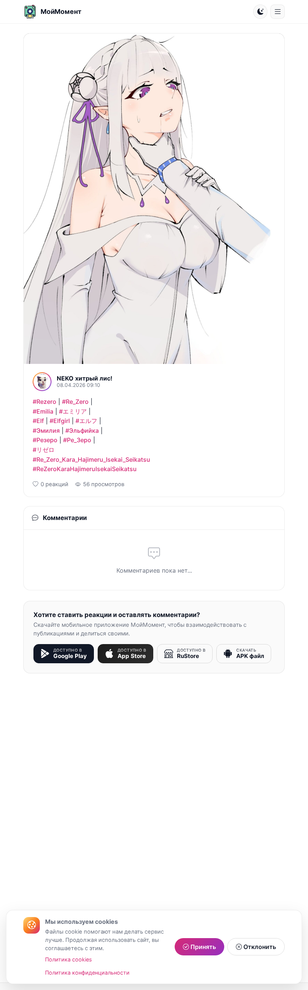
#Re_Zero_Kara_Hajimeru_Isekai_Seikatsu (91, 459)
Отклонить (259, 947)
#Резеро (45, 440)
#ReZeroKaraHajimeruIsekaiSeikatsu (85, 469)
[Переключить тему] (260, 12)
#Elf (38, 421)
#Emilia (43, 411)
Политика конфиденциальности (87, 972)
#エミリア (73, 411)
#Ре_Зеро (77, 440)
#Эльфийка (82, 430)
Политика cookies (68, 959)
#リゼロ (43, 449)
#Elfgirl (60, 421)
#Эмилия (46, 430)
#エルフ (86, 421)
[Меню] (277, 12)
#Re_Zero (75, 401)
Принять (202, 947)
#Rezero (44, 401)
